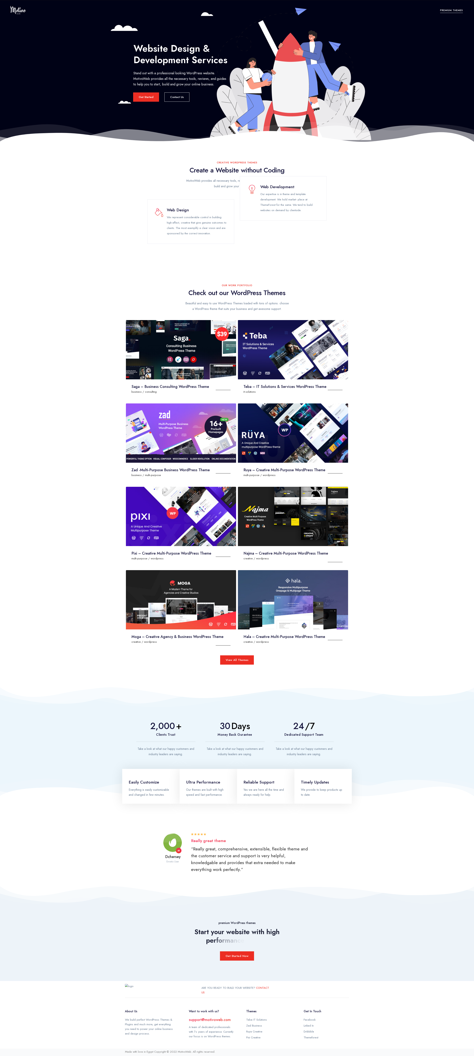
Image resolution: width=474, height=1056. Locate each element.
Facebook (310, 1020)
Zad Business (254, 1026)
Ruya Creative (254, 1032)
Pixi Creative (253, 1037)
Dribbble (309, 1032)
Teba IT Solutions (256, 1020)
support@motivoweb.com (210, 1019)
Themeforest (311, 1037)
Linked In (309, 1026)
